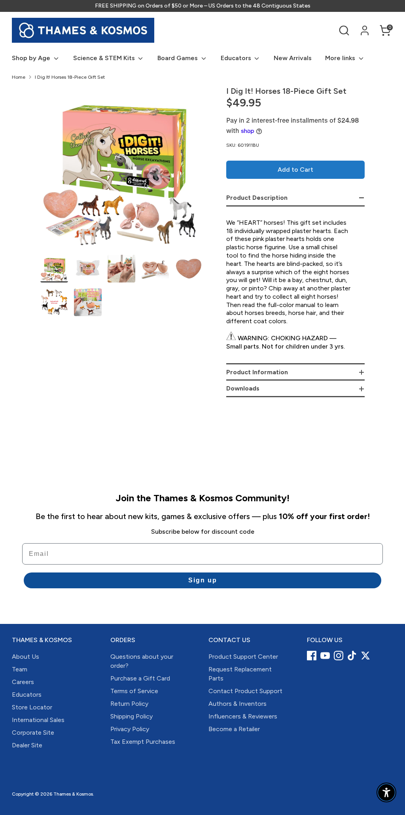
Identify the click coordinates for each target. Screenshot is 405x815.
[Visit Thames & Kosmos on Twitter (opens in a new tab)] (365, 655)
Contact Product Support (245, 691)
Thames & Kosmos (73, 794)
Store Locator (32, 707)
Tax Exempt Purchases (142, 741)
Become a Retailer (234, 729)
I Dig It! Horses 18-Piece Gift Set (70, 77)
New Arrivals (293, 58)
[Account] (365, 30)
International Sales (38, 720)
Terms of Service (134, 691)
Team (19, 669)
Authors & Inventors (237, 703)
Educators (237, 58)
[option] (121, 171)
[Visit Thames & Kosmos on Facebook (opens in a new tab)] (311, 655)
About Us (25, 656)
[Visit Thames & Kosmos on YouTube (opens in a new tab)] (325, 655)
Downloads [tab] (242, 388)
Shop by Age (32, 58)
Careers (23, 682)
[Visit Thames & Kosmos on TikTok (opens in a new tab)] (352, 655)
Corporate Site (33, 732)
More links (341, 58)
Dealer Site (27, 745)
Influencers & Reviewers (242, 716)
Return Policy (129, 703)
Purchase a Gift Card (140, 678)
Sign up (202, 580)
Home (18, 77)
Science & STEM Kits (104, 58)
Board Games (178, 58)
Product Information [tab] (257, 372)
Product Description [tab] (257, 197)
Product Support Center (243, 656)
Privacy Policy (129, 729)
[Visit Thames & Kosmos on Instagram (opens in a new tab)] (338, 655)
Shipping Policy (131, 716)
